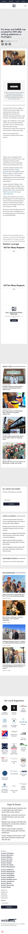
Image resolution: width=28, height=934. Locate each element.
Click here (10, 98)
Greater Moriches (6, 861)
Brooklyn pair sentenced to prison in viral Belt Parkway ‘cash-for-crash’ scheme (14, 528)
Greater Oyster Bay (7, 885)
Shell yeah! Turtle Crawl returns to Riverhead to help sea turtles (14, 462)
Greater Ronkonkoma (8, 871)
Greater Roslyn (6, 887)
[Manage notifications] (2, 932)
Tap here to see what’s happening (13, 561)
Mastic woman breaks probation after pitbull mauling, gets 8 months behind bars (13, 542)
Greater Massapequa (8, 867)
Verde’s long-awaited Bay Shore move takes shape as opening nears (13, 437)
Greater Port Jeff (6, 859)
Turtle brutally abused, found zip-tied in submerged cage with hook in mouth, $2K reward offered (14, 521)
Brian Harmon (7, 41)
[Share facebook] (6, 44)
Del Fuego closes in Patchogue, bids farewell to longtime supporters (13, 412)
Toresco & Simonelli (16, 94)
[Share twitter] (9, 44)
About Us (4, 1)
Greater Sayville (6, 863)
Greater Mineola (6, 883)
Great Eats (4, 896)
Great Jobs (4, 898)
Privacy (23, 1)
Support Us (4, 892)
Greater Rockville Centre (9, 879)
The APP (17, 1)
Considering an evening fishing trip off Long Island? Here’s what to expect (14, 666)
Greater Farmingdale (8, 875)
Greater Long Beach (7, 881)
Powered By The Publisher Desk (10, 925)
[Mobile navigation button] (25, 6)
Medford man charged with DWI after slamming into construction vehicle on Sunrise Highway (14, 535)
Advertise (11, 1)
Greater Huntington (7, 873)
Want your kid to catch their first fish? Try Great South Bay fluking (13, 595)
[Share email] (2, 44)
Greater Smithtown (7, 869)
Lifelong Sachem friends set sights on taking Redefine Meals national (14, 642)
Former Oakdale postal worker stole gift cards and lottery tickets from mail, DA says (13, 549)
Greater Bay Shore (7, 855)
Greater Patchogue (7, 853)
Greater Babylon (6, 857)
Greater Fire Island (7, 865)
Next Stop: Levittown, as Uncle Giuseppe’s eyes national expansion (13, 618)
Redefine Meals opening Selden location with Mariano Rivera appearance (13, 388)
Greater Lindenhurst (7, 877)
